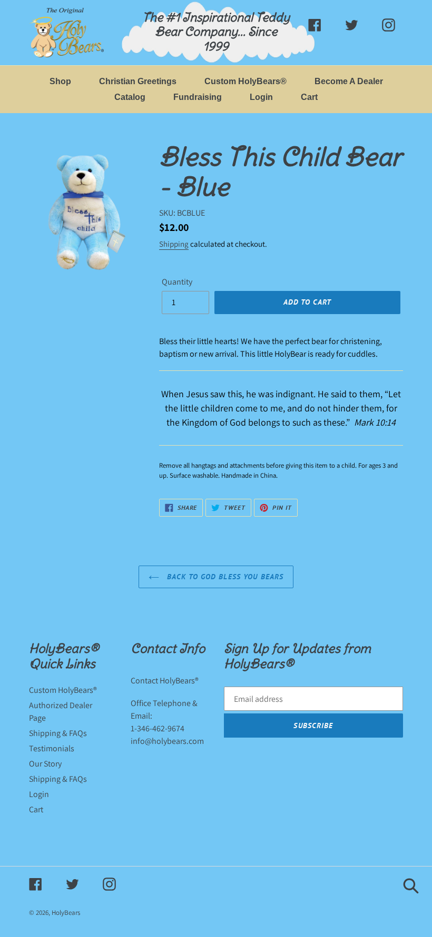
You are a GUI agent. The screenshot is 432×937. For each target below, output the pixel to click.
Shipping (174, 244)
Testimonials (51, 748)
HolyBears (66, 912)
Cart (36, 809)
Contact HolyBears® (165, 680)
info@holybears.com (167, 741)
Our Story (45, 763)
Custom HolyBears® (63, 690)
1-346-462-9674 (157, 728)
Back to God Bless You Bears (223, 576)
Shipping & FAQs (58, 733)
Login (39, 794)
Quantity (177, 281)
